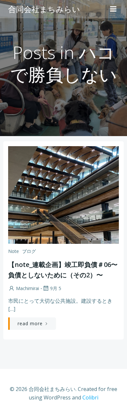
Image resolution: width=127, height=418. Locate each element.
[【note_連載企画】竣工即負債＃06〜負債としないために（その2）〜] (63, 194)
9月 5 (55, 288)
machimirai (27, 288)
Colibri (90, 397)
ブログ (29, 251)
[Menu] (113, 9)
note (13, 251)
